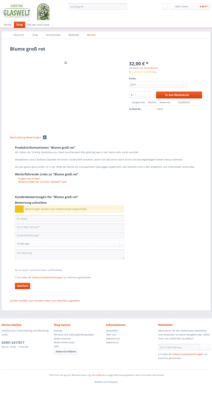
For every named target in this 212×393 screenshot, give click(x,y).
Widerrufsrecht (62, 338)
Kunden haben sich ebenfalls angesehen (57, 300)
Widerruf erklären (66, 351)
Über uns (111, 334)
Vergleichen (138, 102)
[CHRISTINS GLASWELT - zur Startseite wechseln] (26, 11)
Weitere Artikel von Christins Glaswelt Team (42, 181)
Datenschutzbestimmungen (47, 277)
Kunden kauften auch (22, 300)
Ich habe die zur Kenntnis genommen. (55, 277)
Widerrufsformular (64, 342)
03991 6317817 (13, 342)
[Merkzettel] (165, 6)
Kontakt (58, 330)
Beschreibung (17, 137)
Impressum (112, 342)
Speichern (22, 285)
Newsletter (112, 330)
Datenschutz (113, 338)
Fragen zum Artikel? (29, 178)
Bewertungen (35, 137)
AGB (56, 346)
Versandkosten (99, 375)
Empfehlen (184, 102)
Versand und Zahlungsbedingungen (74, 334)
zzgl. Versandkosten (148, 67)
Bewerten (165, 102)
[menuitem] (98, 8)
